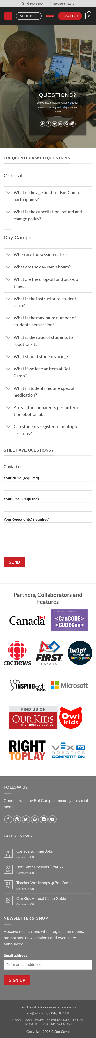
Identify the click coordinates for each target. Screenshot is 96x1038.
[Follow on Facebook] (8, 819)
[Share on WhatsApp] (42, 124)
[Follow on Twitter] (26, 819)
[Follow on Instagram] (17, 819)
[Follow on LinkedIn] (44, 819)
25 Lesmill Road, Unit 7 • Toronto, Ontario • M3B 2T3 (48, 1007)
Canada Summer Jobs (34, 851)
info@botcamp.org (62, 3)
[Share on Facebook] (48, 124)
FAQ (45, 1024)
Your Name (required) (21, 478)
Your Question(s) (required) (27, 519)
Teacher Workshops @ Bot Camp (44, 882)
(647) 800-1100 (32, 3)
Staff (39, 1020)
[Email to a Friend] (61, 124)
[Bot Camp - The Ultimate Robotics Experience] (49, 16)
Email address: (16, 955)
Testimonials (58, 1020)
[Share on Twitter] (54, 124)
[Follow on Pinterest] (35, 819)
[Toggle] (8, 193)
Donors (32, 1024)
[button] (8, 16)
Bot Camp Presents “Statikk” (40, 867)
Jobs (28, 1020)
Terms (78, 1020)
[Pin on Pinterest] (67, 124)
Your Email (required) (21, 499)
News (16, 1020)
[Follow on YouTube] (52, 819)
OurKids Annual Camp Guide (41, 898)
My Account (61, 1024)
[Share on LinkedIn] (73, 124)
